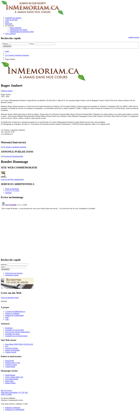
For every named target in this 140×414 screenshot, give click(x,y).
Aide (7, 319)
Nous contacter (10, 34)
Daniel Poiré (9, 361)
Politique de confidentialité (14, 315)
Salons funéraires (15, 28)
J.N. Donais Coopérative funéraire (17, 55)
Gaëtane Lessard (11, 365)
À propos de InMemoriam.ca (15, 311)
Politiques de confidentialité (14, 409)
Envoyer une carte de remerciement (17, 332)
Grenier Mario (10, 367)
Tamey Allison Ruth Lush (14, 377)
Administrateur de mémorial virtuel (22, 32)
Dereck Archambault (12, 350)
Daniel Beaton (10, 375)
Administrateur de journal (18, 30)
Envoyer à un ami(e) (12, 191)
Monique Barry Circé (12, 363)
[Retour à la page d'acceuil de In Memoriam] (32, 14)
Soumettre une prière (12, 334)
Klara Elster (9, 381)
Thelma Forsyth (10, 352)
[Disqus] (70, 228)
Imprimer (8, 193)
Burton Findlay (10, 383)
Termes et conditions (12, 313)
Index (7, 51)
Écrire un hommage (12, 189)
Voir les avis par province (14, 273)
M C (6, 346)
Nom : (32, 44)
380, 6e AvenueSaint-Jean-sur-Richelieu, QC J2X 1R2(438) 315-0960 (14, 392)
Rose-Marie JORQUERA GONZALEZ (19, 344)
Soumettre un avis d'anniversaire (16, 336)
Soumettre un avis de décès (14, 330)
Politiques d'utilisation (12, 408)
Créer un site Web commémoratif (12, 179)
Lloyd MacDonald (11, 379)
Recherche (9, 328)
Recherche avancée (12, 275)
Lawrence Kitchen (11, 348)
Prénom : (6, 44)
